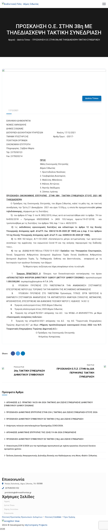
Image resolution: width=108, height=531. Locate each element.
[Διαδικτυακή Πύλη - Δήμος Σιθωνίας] (20, 4)
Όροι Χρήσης (69, 517)
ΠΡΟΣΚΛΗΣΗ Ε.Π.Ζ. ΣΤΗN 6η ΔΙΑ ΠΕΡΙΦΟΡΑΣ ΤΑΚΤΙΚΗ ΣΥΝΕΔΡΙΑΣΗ (75, 372)
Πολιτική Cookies (53, 517)
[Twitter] (18, 353)
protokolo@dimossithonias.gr (18, 492)
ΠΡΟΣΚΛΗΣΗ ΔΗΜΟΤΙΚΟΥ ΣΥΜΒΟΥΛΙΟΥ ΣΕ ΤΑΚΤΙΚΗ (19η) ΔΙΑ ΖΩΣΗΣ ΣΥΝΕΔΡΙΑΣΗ (44, 419)
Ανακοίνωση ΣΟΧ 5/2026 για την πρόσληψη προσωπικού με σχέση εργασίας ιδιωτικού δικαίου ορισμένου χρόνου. (50, 447)
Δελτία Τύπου (23, 39)
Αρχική (11, 39)
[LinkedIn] (23, 353)
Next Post (90, 365)
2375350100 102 (12, 488)
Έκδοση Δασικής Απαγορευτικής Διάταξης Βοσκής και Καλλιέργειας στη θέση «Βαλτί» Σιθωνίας (51, 455)
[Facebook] (13, 353)
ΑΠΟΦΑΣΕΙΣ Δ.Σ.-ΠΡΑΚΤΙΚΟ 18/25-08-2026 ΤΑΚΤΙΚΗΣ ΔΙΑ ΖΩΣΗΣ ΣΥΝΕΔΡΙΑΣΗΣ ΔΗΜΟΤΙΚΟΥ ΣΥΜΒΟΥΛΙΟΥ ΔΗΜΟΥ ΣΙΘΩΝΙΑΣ (48, 404)
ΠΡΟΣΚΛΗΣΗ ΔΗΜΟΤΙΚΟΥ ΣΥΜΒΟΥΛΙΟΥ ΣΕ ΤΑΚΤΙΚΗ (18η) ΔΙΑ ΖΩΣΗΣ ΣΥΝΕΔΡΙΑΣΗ (44, 439)
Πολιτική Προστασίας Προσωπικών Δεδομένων (22, 517)
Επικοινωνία (8, 513)
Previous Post (19, 367)
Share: (5, 353)
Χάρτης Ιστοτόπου (11, 509)
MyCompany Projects (36, 525)
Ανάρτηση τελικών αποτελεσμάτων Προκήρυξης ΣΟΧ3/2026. (34, 425)
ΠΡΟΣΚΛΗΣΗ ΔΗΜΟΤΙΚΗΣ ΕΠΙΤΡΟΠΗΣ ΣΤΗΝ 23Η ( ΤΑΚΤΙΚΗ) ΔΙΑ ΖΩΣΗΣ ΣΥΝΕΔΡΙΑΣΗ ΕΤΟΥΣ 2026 (51, 412)
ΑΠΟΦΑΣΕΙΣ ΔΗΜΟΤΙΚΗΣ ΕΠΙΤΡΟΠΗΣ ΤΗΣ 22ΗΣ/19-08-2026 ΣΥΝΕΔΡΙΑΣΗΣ (41, 432)
